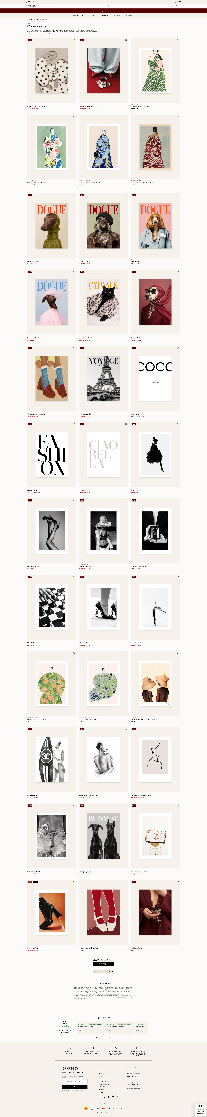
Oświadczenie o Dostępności (106, 1082)
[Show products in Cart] (179, 6)
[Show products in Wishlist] (176, 6)
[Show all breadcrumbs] (29, 19)
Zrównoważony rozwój (105, 1079)
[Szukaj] (172, 6)
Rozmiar (116, 15)
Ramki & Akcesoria (83, 6)
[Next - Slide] (150, 1028)
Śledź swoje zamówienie (133, 1073)
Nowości (52, 6)
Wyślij (74, 1087)
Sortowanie (129, 15)
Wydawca (101, 1073)
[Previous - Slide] (74, 1028)
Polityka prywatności (132, 1082)
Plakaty (58, 6)
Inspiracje (115, 6)
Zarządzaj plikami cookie (133, 1088)
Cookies (129, 1079)
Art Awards (102, 1089)
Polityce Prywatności (80, 1092)
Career (100, 1076)
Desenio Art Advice (132, 1068)
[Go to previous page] (94, 971)
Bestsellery (43, 6)
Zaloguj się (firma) (103, 1092)
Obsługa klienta (131, 1070)
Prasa (100, 1070)
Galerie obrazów (104, 6)
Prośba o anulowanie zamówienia (132, 1085)
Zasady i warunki (131, 1076)
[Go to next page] (112, 971)
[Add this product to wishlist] (74, 40)
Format (104, 15)
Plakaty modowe (42, 19)
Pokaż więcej (103, 964)
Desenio (108, 1112)
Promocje (94, 6)
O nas (100, 1068)
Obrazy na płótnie (69, 6)
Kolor (93, 15)
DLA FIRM (123, 6)
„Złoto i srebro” (121, 997)
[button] (200, 1110)
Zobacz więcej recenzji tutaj (103, 1037)
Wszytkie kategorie (78, 15)
